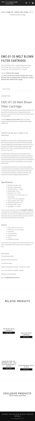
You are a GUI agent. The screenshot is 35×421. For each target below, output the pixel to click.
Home (3, 12)
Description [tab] (6, 89)
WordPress (21, 418)
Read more (9, 332)
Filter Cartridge (29, 77)
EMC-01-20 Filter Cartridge (18, 75)
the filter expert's (9, 3)
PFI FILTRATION (10, 2)
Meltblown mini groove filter (13, 119)
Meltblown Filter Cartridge (21, 12)
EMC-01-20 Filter (8, 75)
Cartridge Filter (9, 12)
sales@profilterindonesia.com (12, 277)
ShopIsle (13, 418)
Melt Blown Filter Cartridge (16, 79)
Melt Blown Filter (5, 79)
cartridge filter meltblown (27, 210)
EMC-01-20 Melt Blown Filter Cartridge (16, 77)
